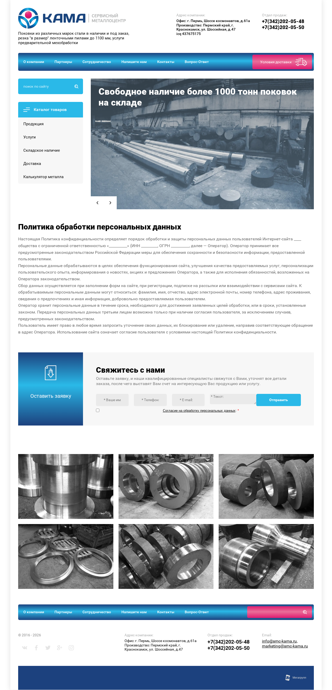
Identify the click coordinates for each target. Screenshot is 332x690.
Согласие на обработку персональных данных (199, 411)
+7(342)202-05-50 (283, 27)
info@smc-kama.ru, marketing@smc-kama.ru (285, 644)
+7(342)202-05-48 (283, 21)
